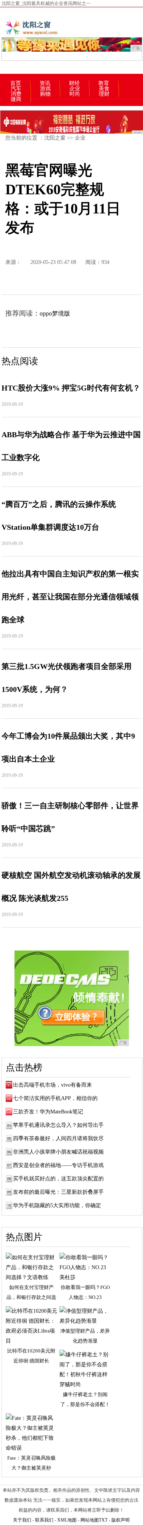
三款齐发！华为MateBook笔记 (48, 1112)
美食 (104, 88)
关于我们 (22, 1520)
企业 (74, 88)
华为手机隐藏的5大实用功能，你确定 (57, 1205)
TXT (103, 1520)
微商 (16, 99)
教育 (103, 83)
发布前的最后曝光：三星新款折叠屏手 (58, 1192)
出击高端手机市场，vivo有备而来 (52, 1085)
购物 (45, 94)
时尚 (74, 94)
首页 (15, 83)
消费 (16, 94)
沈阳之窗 (55, 138)
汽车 (16, 88)
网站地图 (89, 1520)
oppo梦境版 (55, 313)
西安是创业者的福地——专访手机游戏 (58, 1165)
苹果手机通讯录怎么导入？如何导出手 (58, 1125)
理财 (104, 94)
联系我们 (44, 1520)
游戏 (45, 88)
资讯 (45, 83)
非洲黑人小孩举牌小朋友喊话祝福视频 (58, 1152)
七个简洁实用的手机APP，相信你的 (55, 1098)
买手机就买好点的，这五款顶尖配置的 (58, 1179)
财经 (74, 83)
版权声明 (120, 1520)
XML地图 (67, 1520)
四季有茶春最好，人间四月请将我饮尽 (58, 1138)
